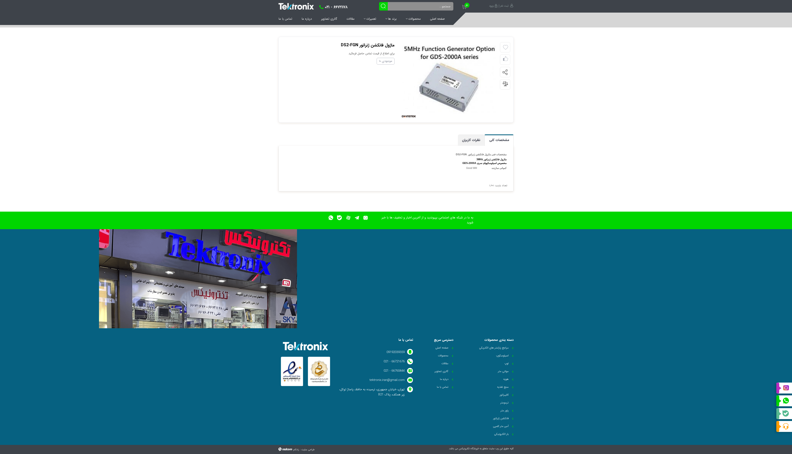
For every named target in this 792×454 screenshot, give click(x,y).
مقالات (350, 18)
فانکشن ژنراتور (501, 418)
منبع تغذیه (503, 387)
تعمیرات (371, 18)
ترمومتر (504, 403)
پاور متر (505, 410)
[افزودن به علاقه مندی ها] (505, 47)
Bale (784, 413)
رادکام (296, 450)
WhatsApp (784, 401)
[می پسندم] (505, 60)
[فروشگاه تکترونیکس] (296, 6)
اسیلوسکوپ (502, 355)
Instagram (784, 388)
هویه (506, 379)
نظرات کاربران (471, 140)
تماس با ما (285, 18)
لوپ (506, 363)
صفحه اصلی (437, 18)
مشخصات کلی (499, 140)
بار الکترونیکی (501, 434)
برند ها (392, 18)
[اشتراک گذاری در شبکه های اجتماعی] (505, 72)
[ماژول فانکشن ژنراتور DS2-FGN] (449, 79)
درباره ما (307, 18)
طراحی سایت (308, 450)
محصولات (414, 18)
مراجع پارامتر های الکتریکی (494, 348)
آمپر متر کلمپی (501, 426)
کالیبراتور (504, 395)
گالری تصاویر (329, 18)
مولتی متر (503, 371)
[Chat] (784, 426)
